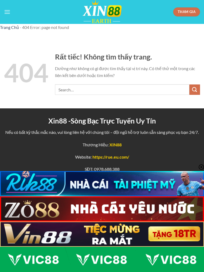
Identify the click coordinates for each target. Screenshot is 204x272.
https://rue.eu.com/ (110, 156)
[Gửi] (194, 89)
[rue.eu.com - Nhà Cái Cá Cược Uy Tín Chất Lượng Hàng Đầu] (102, 12)
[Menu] (7, 11)
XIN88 (115, 144)
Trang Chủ (9, 27)
